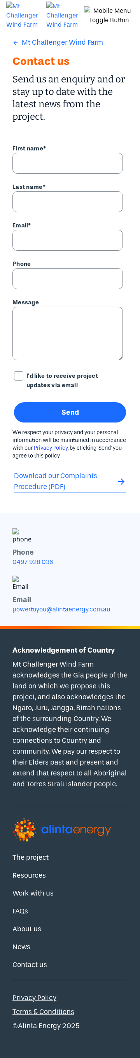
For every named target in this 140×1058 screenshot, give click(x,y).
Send (70, 412)
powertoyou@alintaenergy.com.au (61, 609)
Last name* (29, 186)
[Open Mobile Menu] (109, 15)
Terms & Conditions (43, 1012)
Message (25, 302)
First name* (29, 148)
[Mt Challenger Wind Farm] (23, 16)
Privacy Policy (51, 448)
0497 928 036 (32, 562)
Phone (21, 263)
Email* (21, 225)
